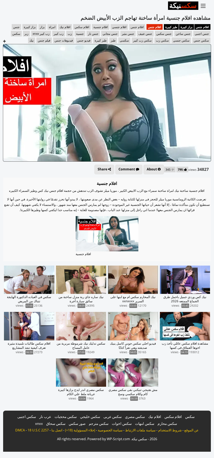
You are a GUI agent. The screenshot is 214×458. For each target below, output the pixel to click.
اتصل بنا (56, 430)
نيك (31, 40)
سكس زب (162, 40)
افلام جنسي (119, 27)
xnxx (39, 423)
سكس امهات (144, 423)
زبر (26, 34)
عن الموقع (191, 430)
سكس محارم (167, 423)
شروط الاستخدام (170, 430)
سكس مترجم (98, 423)
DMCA (20, 430)
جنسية (80, 34)
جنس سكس (164, 34)
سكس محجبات (66, 416)
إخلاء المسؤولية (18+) (80, 430)
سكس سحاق (55, 423)
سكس (16, 34)
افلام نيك (65, 27)
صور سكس (77, 423)
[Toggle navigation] (204, 5)
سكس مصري (135, 416)
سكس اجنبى (26, 416)
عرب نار (45, 416)
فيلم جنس (44, 40)
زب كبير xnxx (41, 34)
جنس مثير (128, 34)
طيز (113, 40)
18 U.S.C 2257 (38, 430)
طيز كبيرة (171, 27)
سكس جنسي (181, 40)
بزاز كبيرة (186, 27)
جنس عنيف (145, 34)
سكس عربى (112, 416)
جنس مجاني (110, 34)
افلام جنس (202, 27)
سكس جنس (201, 40)
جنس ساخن (183, 34)
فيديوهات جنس (64, 40)
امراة (52, 27)
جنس (16, 27)
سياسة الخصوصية (110, 430)
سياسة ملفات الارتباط (140, 430)
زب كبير (59, 34)
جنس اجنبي (202, 34)
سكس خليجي (90, 416)
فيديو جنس (83, 40)
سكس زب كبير (142, 40)
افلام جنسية (100, 27)
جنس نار (93, 34)
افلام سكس (82, 27)
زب (70, 34)
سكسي (124, 40)
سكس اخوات (122, 423)
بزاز (42, 27)
